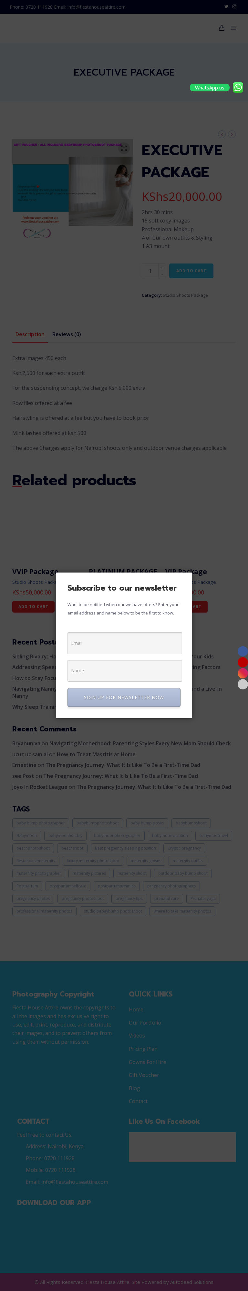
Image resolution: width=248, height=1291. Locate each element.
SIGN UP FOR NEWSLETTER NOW (124, 697)
